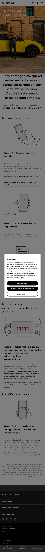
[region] (22, 276)
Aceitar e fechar (22, 283)
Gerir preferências (22, 294)
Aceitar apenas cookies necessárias (22, 288)
